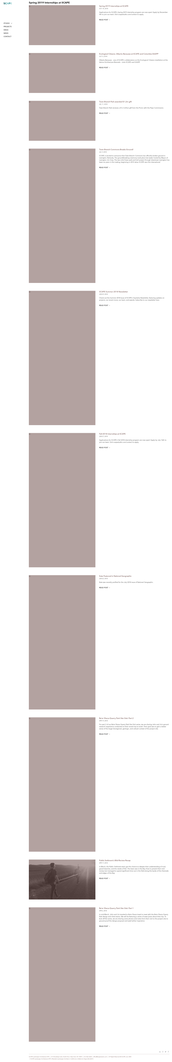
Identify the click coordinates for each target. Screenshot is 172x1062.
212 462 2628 (88, 1056)
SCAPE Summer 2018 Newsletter (113, 292)
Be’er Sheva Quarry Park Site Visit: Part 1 (116, 908)
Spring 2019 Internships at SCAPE (113, 6)
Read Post (104, 20)
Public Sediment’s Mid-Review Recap (115, 861)
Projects (8, 26)
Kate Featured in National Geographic (115, 576)
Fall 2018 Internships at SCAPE (112, 434)
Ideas (6, 30)
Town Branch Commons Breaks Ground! (116, 150)
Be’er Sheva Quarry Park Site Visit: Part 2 (116, 718)
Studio (7, 23)
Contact (7, 36)
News (6, 33)
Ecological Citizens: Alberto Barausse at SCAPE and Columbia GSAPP (128, 54)
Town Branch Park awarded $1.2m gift (115, 102)
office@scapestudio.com (100, 1056)
